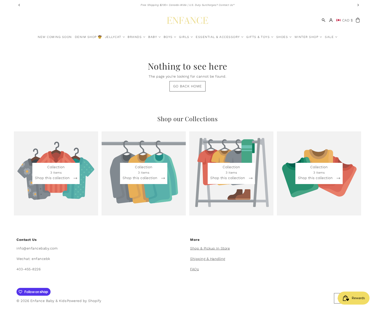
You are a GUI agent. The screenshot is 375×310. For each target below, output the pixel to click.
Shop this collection (53, 178)
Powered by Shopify (84, 301)
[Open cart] (357, 20)
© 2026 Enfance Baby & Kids (41, 301)
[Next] (358, 5)
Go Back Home (187, 86)
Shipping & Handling (207, 259)
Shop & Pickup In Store (210, 248)
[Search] (323, 20)
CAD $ (347, 20)
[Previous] (19, 5)
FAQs (194, 269)
